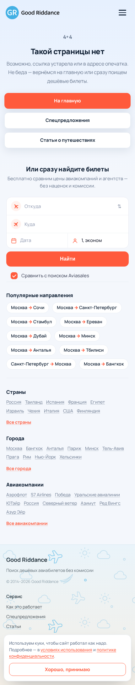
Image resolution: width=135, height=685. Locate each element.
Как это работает (24, 607)
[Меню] (122, 13)
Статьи (13, 626)
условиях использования (66, 650)
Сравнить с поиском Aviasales (55, 275)
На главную (67, 100)
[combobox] (74, 206)
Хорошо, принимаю (67, 669)
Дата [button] (25, 240)
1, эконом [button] (91, 240)
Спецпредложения (68, 120)
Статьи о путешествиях (67, 140)
